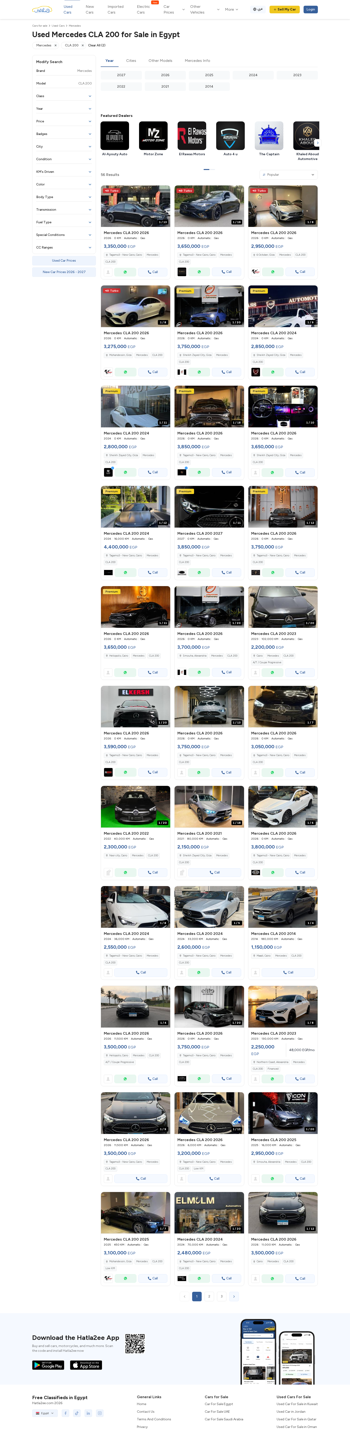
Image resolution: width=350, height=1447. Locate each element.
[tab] (110, 61)
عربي (260, 8)
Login (310, 9)
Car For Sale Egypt (219, 1404)
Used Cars (68, 9)
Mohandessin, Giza (120, 1261)
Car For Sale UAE (217, 1412)
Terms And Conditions (154, 1419)
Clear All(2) (96, 45)
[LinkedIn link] (88, 1413)
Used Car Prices (64, 261)
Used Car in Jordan (291, 1412)
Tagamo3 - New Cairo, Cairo (125, 555)
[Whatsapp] (125, 272)
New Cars (90, 9)
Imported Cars (116, 9)
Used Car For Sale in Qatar (296, 1419)
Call (155, 272)
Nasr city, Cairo (118, 855)
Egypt (45, 1413)
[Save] (164, 191)
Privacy (142, 1427)
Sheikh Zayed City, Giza (197, 855)
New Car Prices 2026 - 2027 (64, 272)
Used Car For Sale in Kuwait (297, 1404)
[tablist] (209, 61)
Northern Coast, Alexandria (272, 1062)
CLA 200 (110, 261)
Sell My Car (287, 9)
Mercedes (152, 254)
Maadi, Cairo (263, 955)
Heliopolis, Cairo (118, 1055)
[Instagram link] (100, 1413)
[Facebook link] (65, 1413)
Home (141, 1404)
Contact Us (146, 1412)
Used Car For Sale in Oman (297, 1427)
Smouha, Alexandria (268, 1161)
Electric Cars (147, 9)
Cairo (260, 655)
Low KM (198, 1168)
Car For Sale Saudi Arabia (224, 1419)
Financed (273, 1068)
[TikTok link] (77, 1413)
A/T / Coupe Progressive (267, 662)
